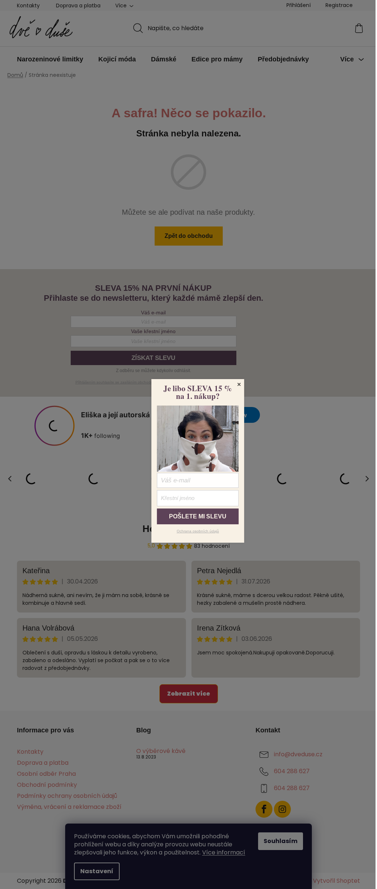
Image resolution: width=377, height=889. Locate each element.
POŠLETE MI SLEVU (197, 516)
